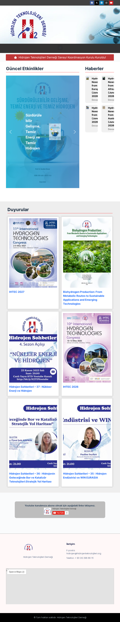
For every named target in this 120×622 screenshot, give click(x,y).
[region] (42, 132)
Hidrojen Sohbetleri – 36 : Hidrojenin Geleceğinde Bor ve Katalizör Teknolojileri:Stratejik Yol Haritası (32, 477)
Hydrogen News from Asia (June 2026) (97, 114)
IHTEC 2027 (16, 291)
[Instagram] (106, 3)
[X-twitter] (97, 3)
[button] (60, 47)
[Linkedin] (102, 3)
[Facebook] (92, 3)
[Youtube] (111, 3)
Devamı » (97, 99)
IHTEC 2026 (70, 386)
